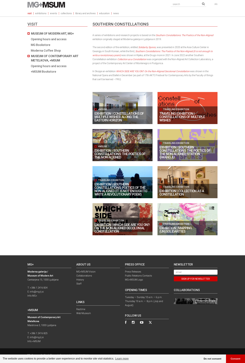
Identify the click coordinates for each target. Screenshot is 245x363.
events (53, 13)
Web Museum (83, 313)
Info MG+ (32, 295)
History (80, 279)
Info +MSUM (34, 341)
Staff (79, 283)
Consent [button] (235, 358)
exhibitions (40, 13)
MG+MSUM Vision (86, 271)
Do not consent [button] (212, 358)
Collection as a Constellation (131, 59)
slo (216, 4)
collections (66, 13)
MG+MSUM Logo (134, 279)
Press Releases (133, 271)
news (116, 13)
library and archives (85, 13)
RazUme (80, 309)
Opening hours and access (48, 39)
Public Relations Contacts (138, 275)
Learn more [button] (122, 358)
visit (30, 13)
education (104, 13)
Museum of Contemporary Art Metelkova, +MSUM (54, 58)
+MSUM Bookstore (43, 71)
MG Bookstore (40, 45)
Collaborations (84, 275)
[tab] (58, 52)
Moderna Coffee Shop (46, 50)
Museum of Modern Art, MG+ (52, 33)
